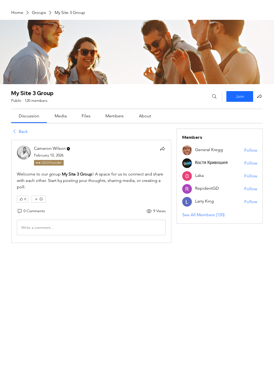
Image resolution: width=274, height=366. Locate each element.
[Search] (214, 96)
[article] (91, 191)
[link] (29, 115)
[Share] (162, 148)
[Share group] (259, 96)
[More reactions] (39, 199)
